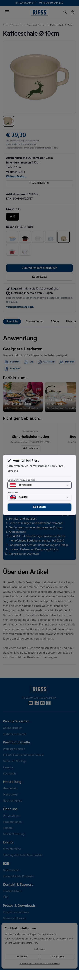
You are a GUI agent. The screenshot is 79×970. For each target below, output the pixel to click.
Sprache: (13, 492)
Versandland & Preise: (22, 480)
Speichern (39, 507)
